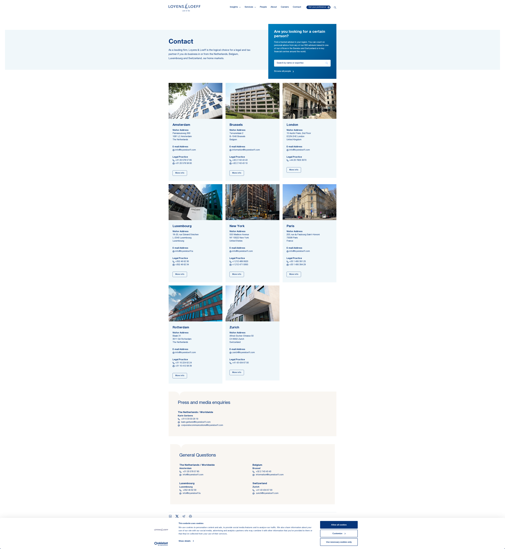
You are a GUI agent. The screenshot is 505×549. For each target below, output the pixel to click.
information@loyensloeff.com (246, 150)
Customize (337, 533)
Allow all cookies (339, 525)
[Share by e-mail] (183, 516)
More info (179, 173)
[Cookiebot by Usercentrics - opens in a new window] (161, 544)
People (263, 7)
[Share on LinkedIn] (170, 516)
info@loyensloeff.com (185, 150)
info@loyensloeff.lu (184, 251)
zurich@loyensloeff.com (243, 353)
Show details (185, 541)
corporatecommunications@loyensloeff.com (202, 425)
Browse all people (282, 71)
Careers (285, 7)
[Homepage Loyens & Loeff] (184, 7)
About (274, 7)
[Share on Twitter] (177, 516)
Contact (297, 7)
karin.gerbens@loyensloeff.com (196, 422)
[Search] (326, 63)
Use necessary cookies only (339, 542)
